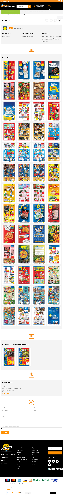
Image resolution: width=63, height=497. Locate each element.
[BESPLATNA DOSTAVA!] (49, 6)
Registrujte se (52, 1)
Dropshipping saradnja (22, 461)
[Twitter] (55, 20)
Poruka (2, 414)
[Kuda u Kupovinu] (8, 5)
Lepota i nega (35, 447)
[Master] (13, 480)
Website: (4, 393)
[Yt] (59, 20)
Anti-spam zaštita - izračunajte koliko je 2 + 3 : (11, 426)
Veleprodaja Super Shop (22, 459)
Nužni (10, 492)
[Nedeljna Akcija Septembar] (24, 357)
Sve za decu (35, 450)
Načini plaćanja (20, 450)
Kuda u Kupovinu (4, 14)
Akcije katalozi (12, 14)
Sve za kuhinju (35, 452)
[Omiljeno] (58, 1)
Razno (33, 464)
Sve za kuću (35, 454)
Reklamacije (19, 454)
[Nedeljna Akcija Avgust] (9, 357)
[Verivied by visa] (54, 480)
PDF (60, 17)
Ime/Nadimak (4, 407)
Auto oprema (35, 459)
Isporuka (19, 452)
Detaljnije (9, 489)
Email (33, 407)
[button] (24, 6)
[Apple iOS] (59, 469)
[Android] (51, 469)
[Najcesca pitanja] (33, 6)
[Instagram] (51, 20)
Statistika (16, 492)
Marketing (19, 464)
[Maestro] (7, 480)
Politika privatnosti (21, 457)
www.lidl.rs (9, 393)
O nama (18, 468)
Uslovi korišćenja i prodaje (23, 447)
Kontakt (18, 466)
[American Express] (19, 480)
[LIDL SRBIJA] (5, 28)
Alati (33, 457)
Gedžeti (34, 461)
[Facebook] (47, 20)
